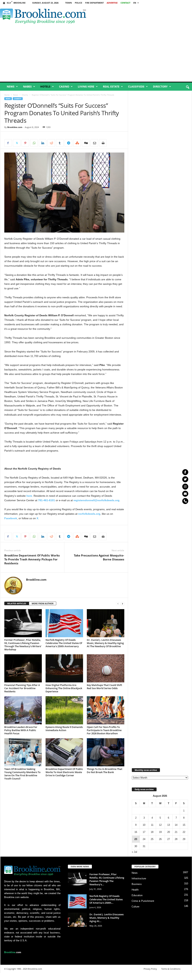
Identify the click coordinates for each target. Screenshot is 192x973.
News (10, 86)
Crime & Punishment (143, 901)
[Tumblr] (60, 143)
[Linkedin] (42, 143)
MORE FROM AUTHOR (42, 603)
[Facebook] (8, 143)
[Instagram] (185, 487)
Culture (135, 906)
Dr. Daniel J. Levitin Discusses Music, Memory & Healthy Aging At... (106, 918)
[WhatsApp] (34, 143)
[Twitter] (185, 479)
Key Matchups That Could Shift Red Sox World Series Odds (104, 686)
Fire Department (94, 2)
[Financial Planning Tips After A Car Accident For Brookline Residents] (23, 668)
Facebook (10, 518)
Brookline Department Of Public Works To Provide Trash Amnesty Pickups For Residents (32, 559)
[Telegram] (68, 143)
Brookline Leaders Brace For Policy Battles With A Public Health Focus (20, 730)
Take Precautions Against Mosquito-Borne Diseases (99, 557)
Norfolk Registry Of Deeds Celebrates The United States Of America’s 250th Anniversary (64, 643)
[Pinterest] (25, 143)
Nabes (27, 86)
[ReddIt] (51, 143)
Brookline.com (14, 127)
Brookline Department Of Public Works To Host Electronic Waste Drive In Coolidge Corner (64, 772)
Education (137, 895)
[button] (187, 87)
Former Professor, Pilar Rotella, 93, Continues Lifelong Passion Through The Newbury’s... (106, 879)
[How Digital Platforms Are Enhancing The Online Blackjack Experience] (64, 668)
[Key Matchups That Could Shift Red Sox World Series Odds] (105, 668)
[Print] (103, 143)
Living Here (86, 86)
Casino (64, 86)
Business (137, 884)
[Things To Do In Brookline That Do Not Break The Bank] (105, 752)
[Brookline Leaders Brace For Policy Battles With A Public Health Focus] (23, 710)
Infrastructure (139, 878)
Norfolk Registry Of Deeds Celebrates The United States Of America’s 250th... (106, 899)
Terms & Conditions (170, 968)
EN (134, 2)
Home (7, 94)
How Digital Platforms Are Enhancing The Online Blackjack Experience (64, 688)
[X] (16, 143)
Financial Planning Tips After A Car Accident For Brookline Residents (22, 688)
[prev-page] (118, 604)
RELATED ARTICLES (16, 603)
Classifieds (136, 86)
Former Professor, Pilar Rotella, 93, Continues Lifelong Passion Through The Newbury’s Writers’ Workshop (22, 644)
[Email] (94, 143)
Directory (160, 86)
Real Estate (111, 86)
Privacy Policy (150, 968)
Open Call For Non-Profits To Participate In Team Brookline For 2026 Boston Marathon (104, 730)
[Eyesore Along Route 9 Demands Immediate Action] (64, 710)
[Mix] (77, 143)
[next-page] (122, 604)
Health (135, 889)
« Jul (134, 851)
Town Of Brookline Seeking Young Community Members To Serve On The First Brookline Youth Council (22, 773)
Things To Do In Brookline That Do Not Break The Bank (104, 770)
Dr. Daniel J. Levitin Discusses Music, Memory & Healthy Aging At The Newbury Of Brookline (105, 643)
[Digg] (85, 143)
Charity (25, 94)
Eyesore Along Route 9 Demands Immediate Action (64, 728)
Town (68, 2)
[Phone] (185, 501)
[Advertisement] (96, 53)
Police (78, 2)
